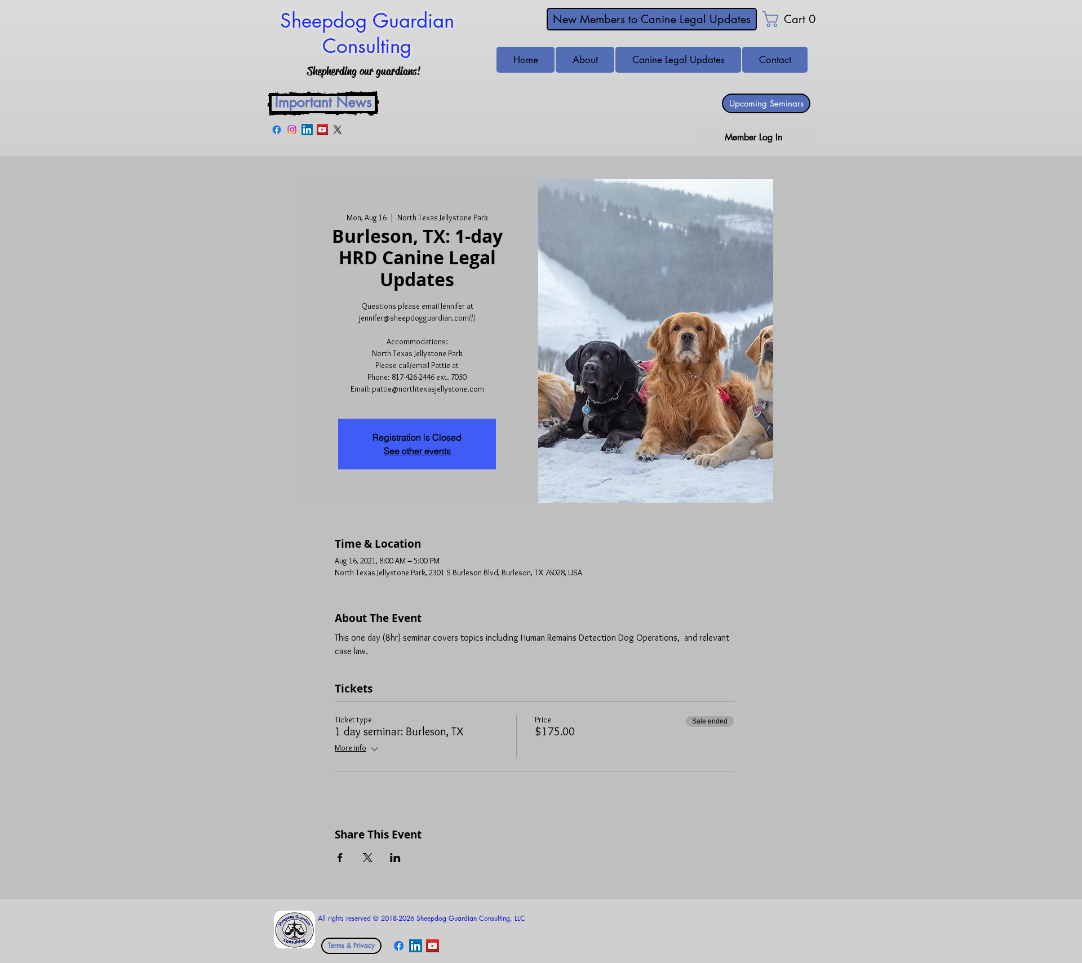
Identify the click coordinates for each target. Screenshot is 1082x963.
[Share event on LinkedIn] (395, 857)
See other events (417, 450)
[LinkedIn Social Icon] (307, 129)
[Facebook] (276, 129)
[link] (779, 19)
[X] (337, 129)
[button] (775, 60)
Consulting (366, 46)
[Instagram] (292, 129)
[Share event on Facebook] (340, 857)
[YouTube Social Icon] (322, 129)
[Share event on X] (367, 857)
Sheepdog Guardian (367, 20)
